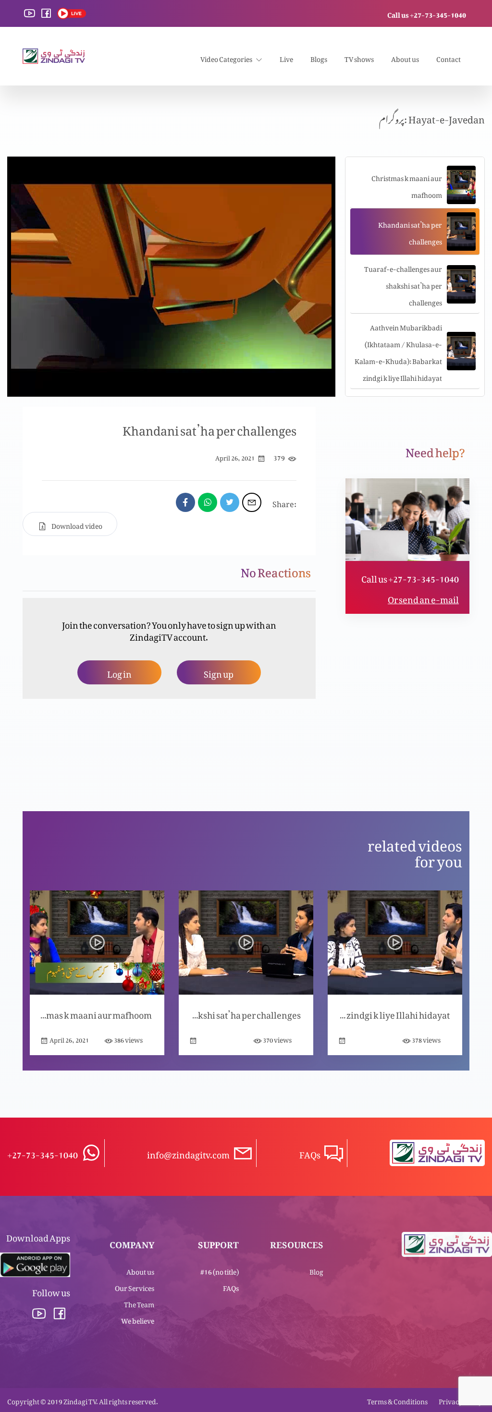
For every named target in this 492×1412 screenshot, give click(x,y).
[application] (171, 277)
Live (286, 57)
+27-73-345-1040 (42, 1153)
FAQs (231, 1286)
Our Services (134, 1286)
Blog (316, 1270)
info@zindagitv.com (188, 1153)
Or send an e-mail (423, 598)
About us (405, 57)
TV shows (359, 57)
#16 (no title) (219, 1270)
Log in (119, 672)
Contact (448, 57)
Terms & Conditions (397, 1399)
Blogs (318, 57)
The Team (139, 1302)
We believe (137, 1319)
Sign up (219, 672)
